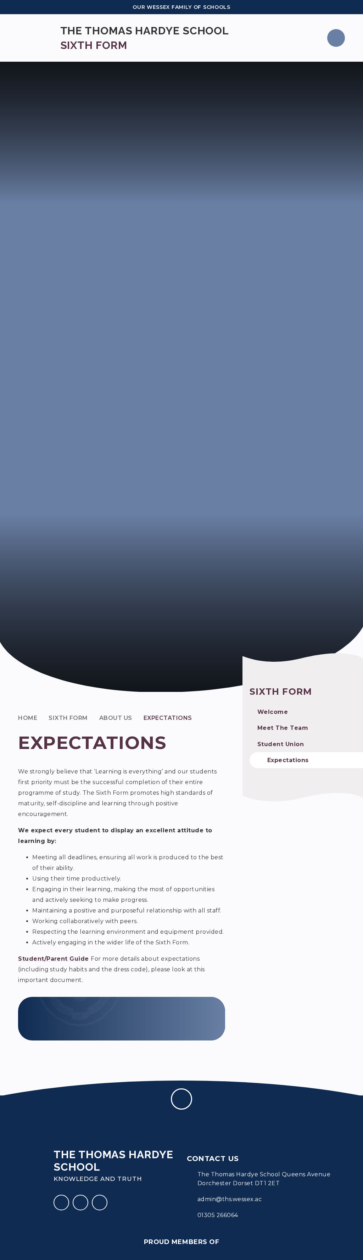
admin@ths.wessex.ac (229, 1199)
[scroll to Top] (181, 1099)
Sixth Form (68, 718)
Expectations (168, 718)
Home (27, 718)
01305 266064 (217, 1215)
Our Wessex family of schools (181, 7)
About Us (115, 718)
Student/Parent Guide (53, 958)
